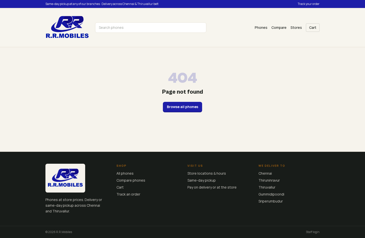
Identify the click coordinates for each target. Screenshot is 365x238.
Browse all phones (182, 106)
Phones (261, 27)
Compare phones (130, 180)
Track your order (309, 4)
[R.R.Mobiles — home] (67, 27)
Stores (296, 27)
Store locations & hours (206, 173)
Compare (279, 27)
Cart (312, 27)
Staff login (313, 232)
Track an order (128, 194)
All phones (125, 173)
